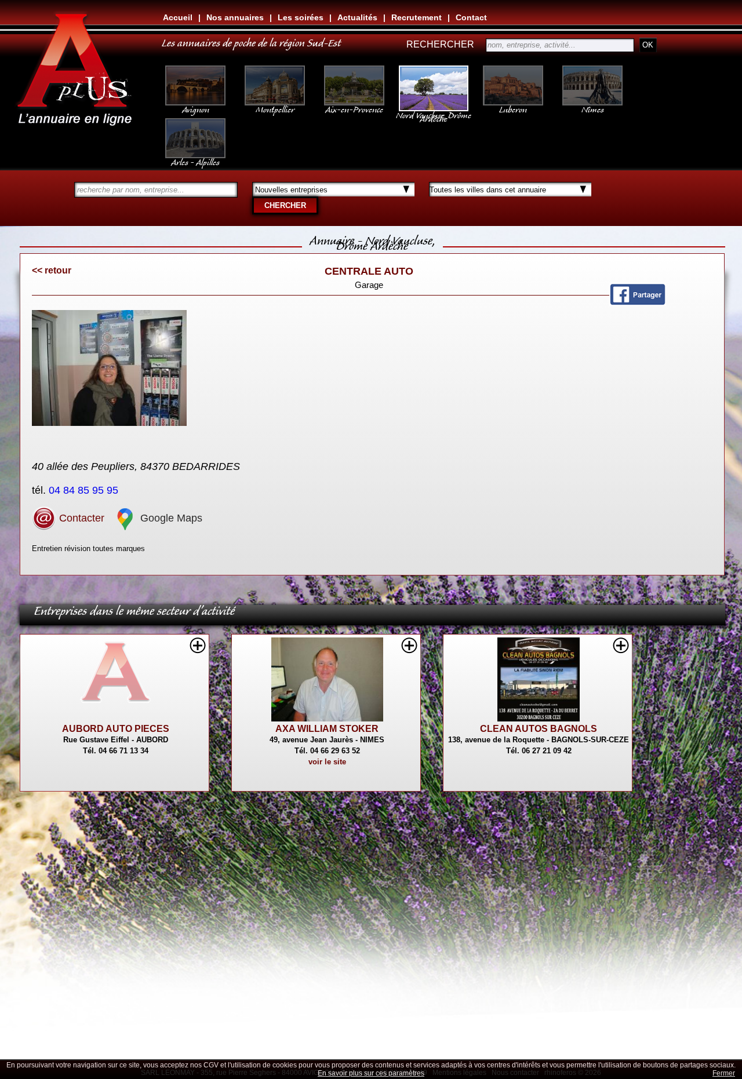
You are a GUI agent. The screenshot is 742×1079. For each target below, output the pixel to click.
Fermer (723, 1073)
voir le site (327, 761)
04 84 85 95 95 (85, 490)
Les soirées (300, 17)
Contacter (80, 518)
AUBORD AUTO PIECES (115, 729)
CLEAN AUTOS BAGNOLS (538, 729)
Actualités (357, 17)
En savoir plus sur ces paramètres (371, 1073)
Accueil (177, 17)
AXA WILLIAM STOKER (327, 729)
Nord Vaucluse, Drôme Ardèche (433, 114)
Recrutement (416, 17)
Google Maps (169, 518)
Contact (471, 17)
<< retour (51, 270)
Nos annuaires (235, 17)
